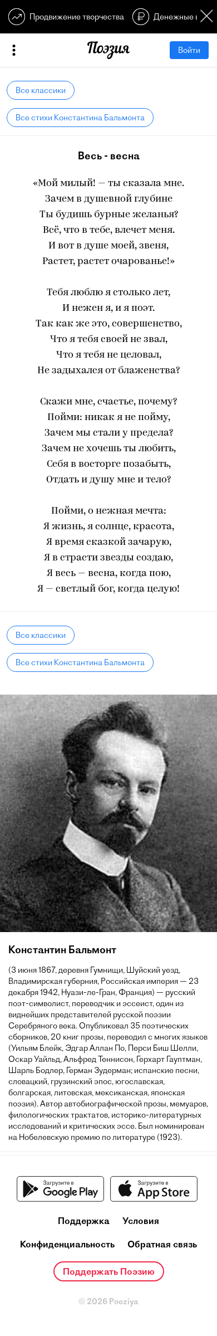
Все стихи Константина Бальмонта (80, 118)
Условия (140, 1220)
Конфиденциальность (67, 1244)
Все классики (41, 90)
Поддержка (84, 1220)
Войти (189, 50)
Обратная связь (162, 1244)
